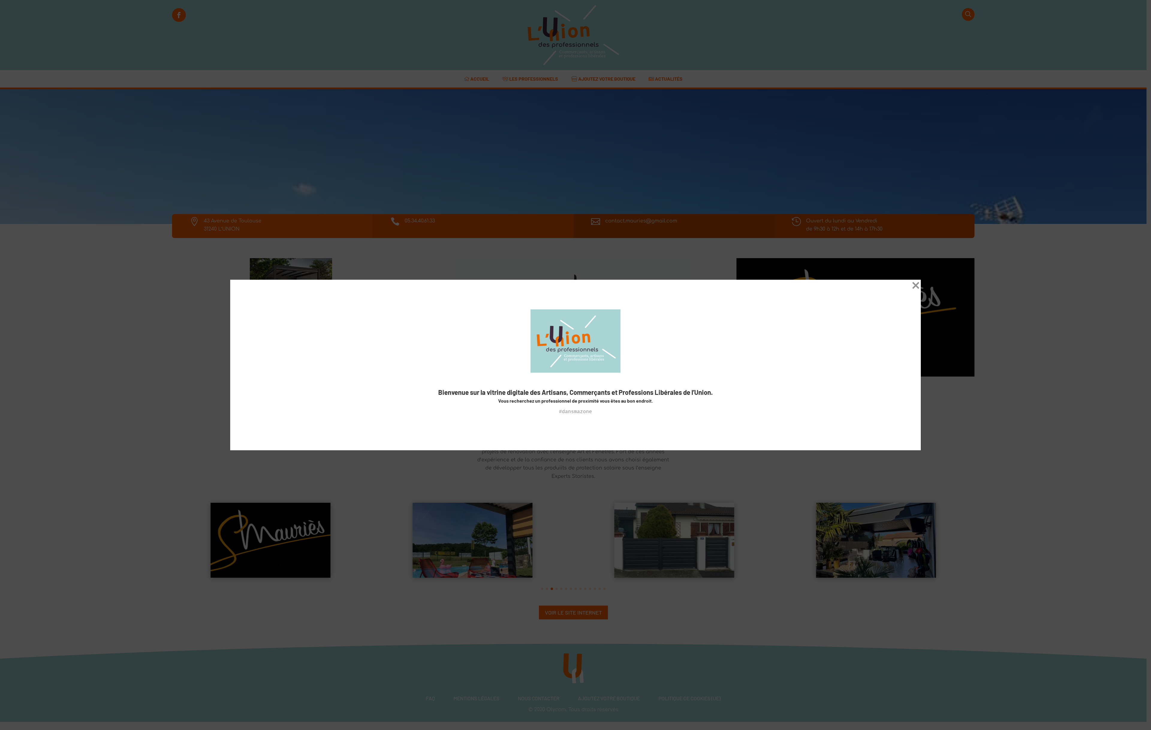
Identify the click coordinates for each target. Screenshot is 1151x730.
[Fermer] (916, 287)
